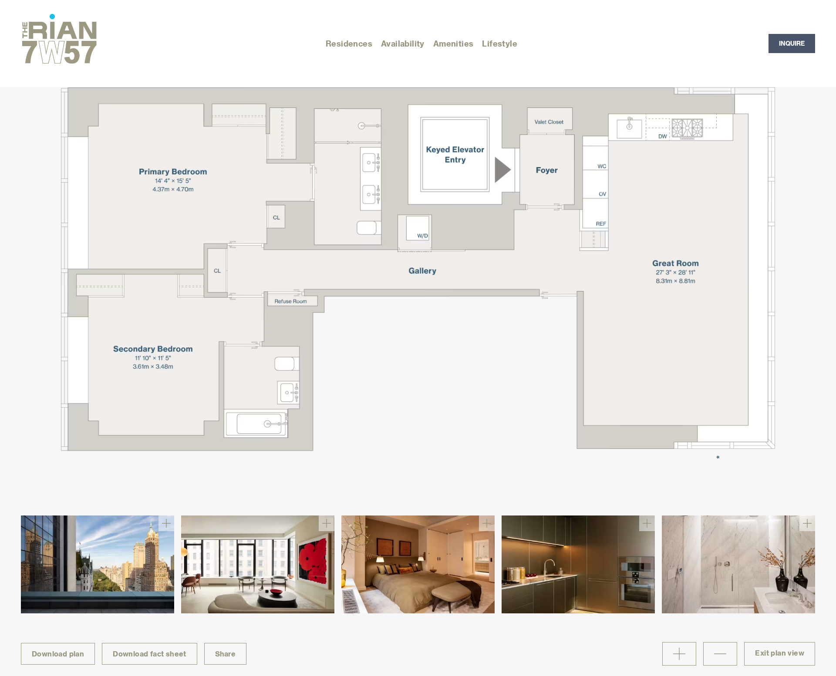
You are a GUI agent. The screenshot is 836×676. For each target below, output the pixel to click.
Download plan (58, 653)
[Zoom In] (679, 654)
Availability (403, 43)
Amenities (453, 43)
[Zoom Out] (720, 654)
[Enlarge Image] (166, 523)
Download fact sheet (149, 653)
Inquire (792, 43)
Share (225, 653)
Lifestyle (499, 43)
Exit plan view (779, 653)
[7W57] (59, 43)
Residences (349, 43)
